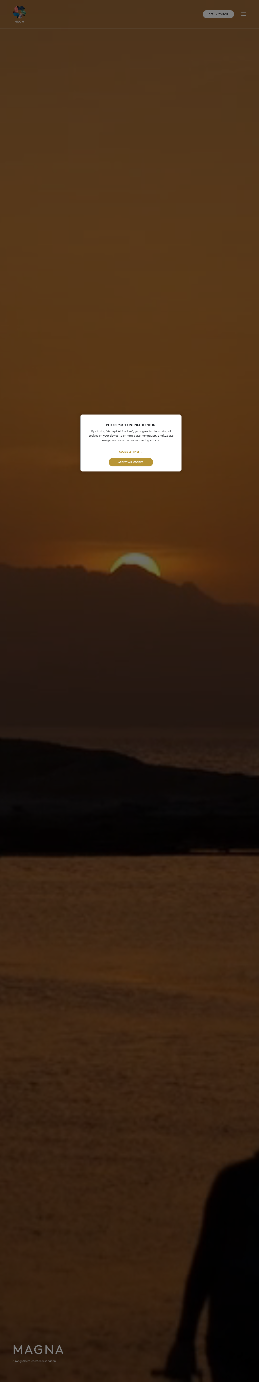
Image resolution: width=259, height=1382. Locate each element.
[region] (131, 443)
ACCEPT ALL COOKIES (130, 462)
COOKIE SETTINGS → (131, 451)
